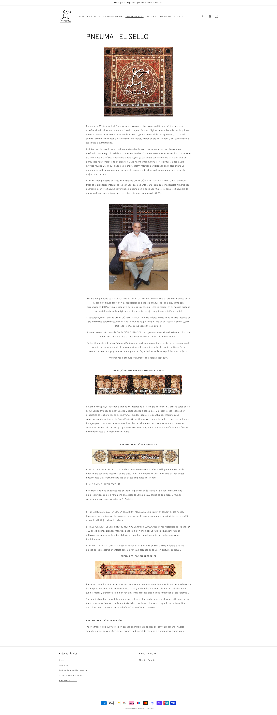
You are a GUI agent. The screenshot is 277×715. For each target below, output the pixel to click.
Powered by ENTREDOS (146, 708)
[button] (93, 16)
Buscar (62, 660)
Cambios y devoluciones (70, 675)
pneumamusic (133, 708)
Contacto (63, 665)
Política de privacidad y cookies (73, 670)
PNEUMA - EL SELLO (68, 680)
